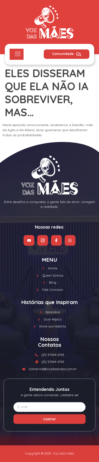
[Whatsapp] (70, 240)
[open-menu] (17, 54)
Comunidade (63, 54)
